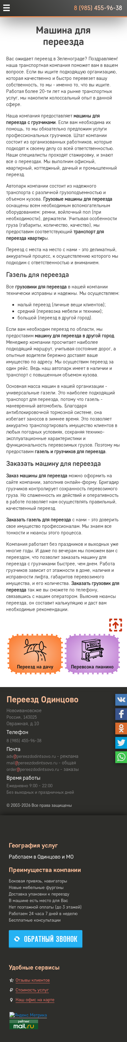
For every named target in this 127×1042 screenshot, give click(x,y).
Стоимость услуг (32, 990)
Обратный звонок (51, 939)
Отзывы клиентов (33, 980)
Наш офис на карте (35, 1000)
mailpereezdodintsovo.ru (32, 763)
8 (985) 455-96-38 (98, 8)
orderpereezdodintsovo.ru (33, 769)
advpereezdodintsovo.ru (31, 756)
